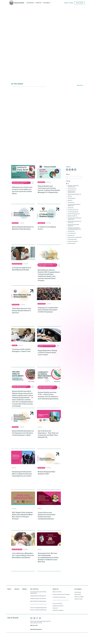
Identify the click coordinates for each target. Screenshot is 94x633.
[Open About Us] (42, 3)
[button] (74, 183)
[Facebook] (70, 170)
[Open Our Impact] (50, 3)
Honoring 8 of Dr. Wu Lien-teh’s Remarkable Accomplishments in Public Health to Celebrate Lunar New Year (48, 557)
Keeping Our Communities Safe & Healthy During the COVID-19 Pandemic (48, 310)
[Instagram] (72, 170)
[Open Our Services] (34, 3)
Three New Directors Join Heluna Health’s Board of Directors (21, 310)
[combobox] (74, 177)
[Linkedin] (67, 170)
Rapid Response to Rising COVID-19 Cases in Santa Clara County (47, 352)
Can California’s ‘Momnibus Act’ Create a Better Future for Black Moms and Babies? (23, 555)
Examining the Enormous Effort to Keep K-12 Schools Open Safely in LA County (22, 474)
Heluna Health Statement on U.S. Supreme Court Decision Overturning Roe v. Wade (23, 433)
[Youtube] (75, 170)
